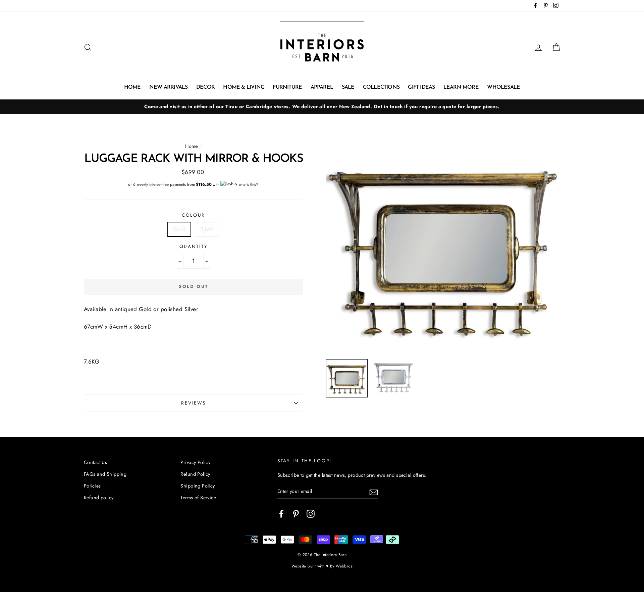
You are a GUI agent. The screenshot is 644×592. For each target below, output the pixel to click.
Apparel (322, 87)
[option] (322, 107)
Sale (348, 87)
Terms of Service (198, 497)
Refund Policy (195, 474)
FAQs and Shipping (105, 474)
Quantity (193, 246)
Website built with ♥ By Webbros (322, 566)
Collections (381, 87)
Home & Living (243, 87)
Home (132, 87)
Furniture (287, 87)
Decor (205, 87)
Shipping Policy (197, 485)
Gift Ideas (421, 87)
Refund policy (99, 497)
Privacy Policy (195, 462)
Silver (207, 229)
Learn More (461, 87)
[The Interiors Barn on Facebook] (281, 513)
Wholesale (503, 87)
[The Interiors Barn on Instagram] (311, 513)
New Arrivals (168, 87)
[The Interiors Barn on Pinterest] (296, 513)
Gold (179, 229)
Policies (92, 485)
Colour (193, 215)
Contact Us (95, 462)
